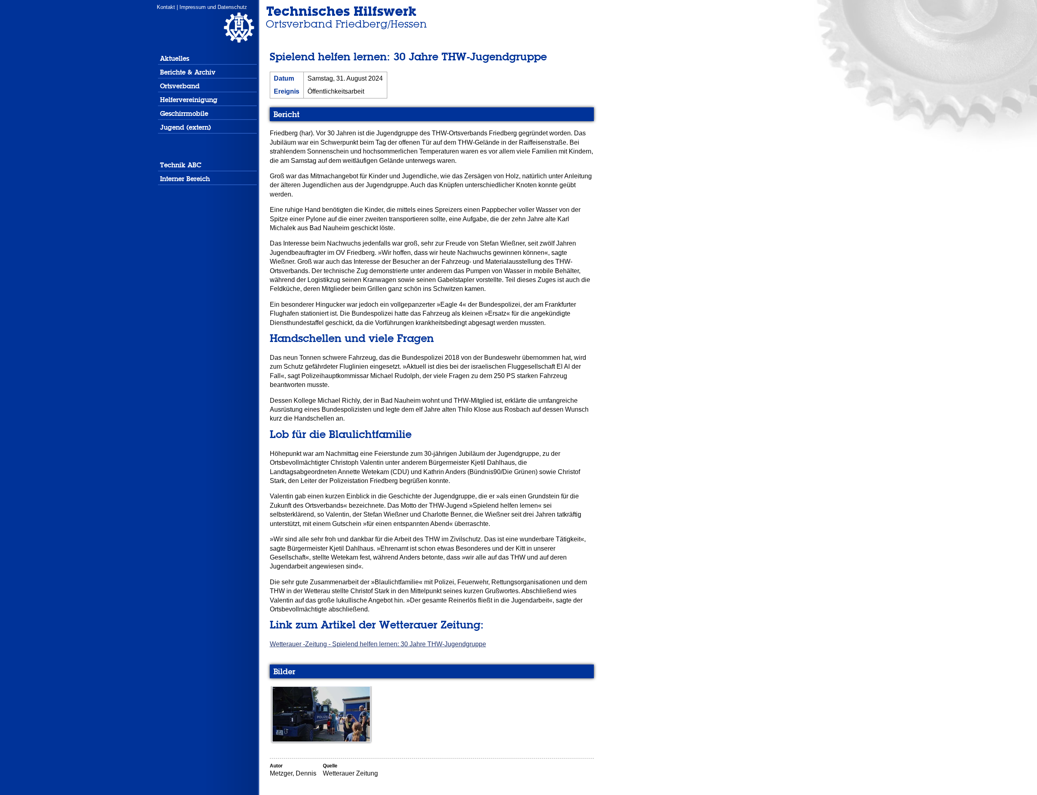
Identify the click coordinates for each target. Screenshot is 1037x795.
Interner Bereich (185, 179)
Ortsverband (180, 86)
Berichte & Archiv (188, 72)
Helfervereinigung (189, 100)
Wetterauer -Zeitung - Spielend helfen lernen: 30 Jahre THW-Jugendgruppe (378, 644)
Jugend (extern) (185, 127)
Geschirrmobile (184, 113)
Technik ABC (180, 165)
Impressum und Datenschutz (213, 7)
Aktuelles (174, 58)
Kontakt (166, 7)
